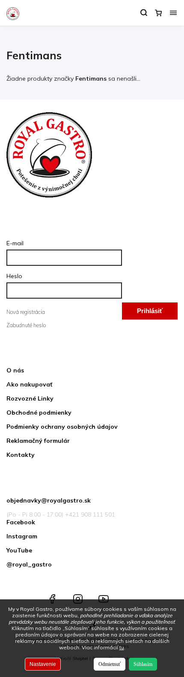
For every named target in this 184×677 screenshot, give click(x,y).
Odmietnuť (109, 664)
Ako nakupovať (29, 384)
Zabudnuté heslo (26, 325)
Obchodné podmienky (38, 412)
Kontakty (20, 455)
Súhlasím (143, 664)
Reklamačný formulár (38, 441)
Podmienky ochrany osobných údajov (62, 426)
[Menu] (173, 12)
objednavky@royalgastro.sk (48, 500)
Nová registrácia (25, 311)
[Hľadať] (143, 12)
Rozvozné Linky (29, 398)
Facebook (20, 522)
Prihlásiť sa (150, 313)
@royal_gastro (29, 564)
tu (121, 647)
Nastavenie (43, 664)
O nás (15, 370)
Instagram (21, 536)
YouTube (19, 550)
